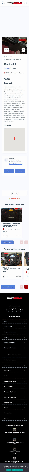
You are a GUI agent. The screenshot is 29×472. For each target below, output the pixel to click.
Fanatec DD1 (7, 413)
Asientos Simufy (8, 386)
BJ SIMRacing (8, 402)
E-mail (21, 171)
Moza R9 (6, 418)
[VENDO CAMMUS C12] (14, 449)
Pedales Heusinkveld (10, 397)
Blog (5, 321)
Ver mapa (7, 75)
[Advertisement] (14, 20)
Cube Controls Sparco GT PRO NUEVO (14, 461)
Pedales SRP (7, 370)
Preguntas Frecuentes (10, 332)
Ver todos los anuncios (15, 163)
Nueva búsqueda (8, 287)
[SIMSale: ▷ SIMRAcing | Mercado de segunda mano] (14, 3)
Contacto (6, 337)
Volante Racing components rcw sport (14, 432)
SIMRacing (7, 365)
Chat (10, 171)
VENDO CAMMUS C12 (14, 451)
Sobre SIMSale (8, 326)
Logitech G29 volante (10, 360)
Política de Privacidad (10, 348)
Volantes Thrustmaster (10, 381)
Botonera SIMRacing (10, 392)
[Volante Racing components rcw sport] (14, 429)
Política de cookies (9, 342)
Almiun (6, 407)
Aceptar (9, 469)
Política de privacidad (18, 469)
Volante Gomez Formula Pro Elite (14, 442)
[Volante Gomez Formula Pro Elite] (14, 439)
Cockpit (6, 376)
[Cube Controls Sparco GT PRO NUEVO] (14, 458)
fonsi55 (11, 158)
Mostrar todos (7, 242)
